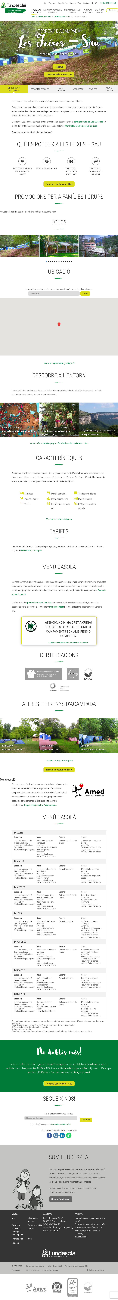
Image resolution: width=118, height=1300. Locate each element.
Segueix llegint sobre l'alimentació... (40, 805)
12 (69, 261)
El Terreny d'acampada (14, 89)
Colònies (99, 11)
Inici (33, 16)
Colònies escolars (52, 11)
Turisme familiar (72, 11)
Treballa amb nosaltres (95, 1270)
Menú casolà (109, 89)
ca (96, 3)
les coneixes (80, 1236)
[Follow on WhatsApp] (68, 1135)
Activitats (78, 89)
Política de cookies (49, 1270)
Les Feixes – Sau (44, 16)
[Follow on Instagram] (56, 1135)
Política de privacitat (54, 1266)
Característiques (40, 89)
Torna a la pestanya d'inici (59, 769)
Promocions (17, 1239)
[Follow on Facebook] (49, 1135)
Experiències (63, 3)
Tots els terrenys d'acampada (59, 760)
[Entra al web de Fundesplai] (59, 1256)
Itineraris (73, 3)
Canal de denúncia (33, 1270)
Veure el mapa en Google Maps (58, 363)
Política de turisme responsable (76, 1266)
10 (65, 261)
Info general (52, 3)
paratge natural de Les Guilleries (88, 122)
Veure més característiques (59, 519)
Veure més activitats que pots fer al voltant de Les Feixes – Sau (59, 443)
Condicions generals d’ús (35, 1266)
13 (71, 261)
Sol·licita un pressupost (31, 550)
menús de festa (56, 607)
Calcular (85, 293)
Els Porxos (81, 126)
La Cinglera (92, 126)
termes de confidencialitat (61, 1124)
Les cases (36, 11)
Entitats (87, 11)
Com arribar (61, 89)
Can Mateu (70, 126)
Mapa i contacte (50, 1230)
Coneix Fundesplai (108, 3)
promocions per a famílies (39, 602)
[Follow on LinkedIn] (62, 1135)
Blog (79, 3)
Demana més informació (59, 74)
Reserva (112, 10)
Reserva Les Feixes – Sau (59, 184)
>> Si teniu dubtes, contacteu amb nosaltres (68, 642)
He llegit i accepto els (52, 1124)
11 (67, 261)
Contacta (86, 3)
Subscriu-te (86, 1120)
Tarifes (93, 89)
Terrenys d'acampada (62, 16)
